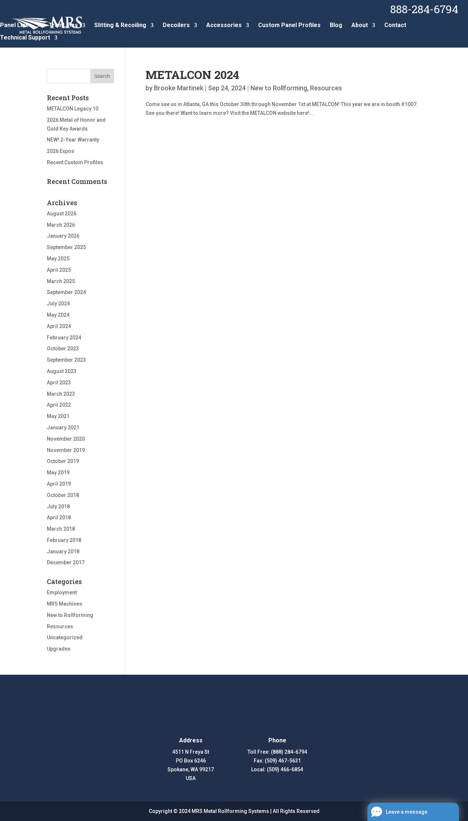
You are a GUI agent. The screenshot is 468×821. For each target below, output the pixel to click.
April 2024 (59, 326)
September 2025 (66, 247)
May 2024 (58, 315)
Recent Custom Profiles (75, 162)
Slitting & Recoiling (120, 26)
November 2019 (66, 450)
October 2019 (63, 461)
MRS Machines (64, 604)
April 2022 (59, 405)
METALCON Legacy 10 (72, 109)
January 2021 (63, 427)
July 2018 (58, 506)
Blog (336, 26)
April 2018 (59, 517)
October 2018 (63, 495)
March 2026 (61, 225)
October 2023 (63, 348)
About (359, 26)
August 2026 (61, 213)
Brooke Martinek (178, 88)
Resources (326, 88)
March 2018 (61, 529)
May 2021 (58, 416)
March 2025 (61, 281)
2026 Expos (60, 151)
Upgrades (59, 649)
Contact (395, 26)
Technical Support (25, 38)
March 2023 (61, 394)
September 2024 (66, 292)
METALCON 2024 (192, 74)
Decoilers (176, 26)
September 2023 (66, 360)
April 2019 (59, 484)
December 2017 (65, 562)
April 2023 (59, 382)
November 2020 (66, 439)
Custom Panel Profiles (289, 26)
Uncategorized (65, 637)
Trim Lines (63, 26)
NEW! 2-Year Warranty (73, 140)
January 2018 (63, 551)
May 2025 (58, 258)
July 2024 (58, 303)
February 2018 (64, 540)
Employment (62, 592)
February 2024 (64, 337)
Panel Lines (16, 26)
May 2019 (58, 472)
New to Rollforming (278, 88)
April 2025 (59, 270)
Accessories (224, 26)
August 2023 (61, 371)
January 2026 (63, 236)
